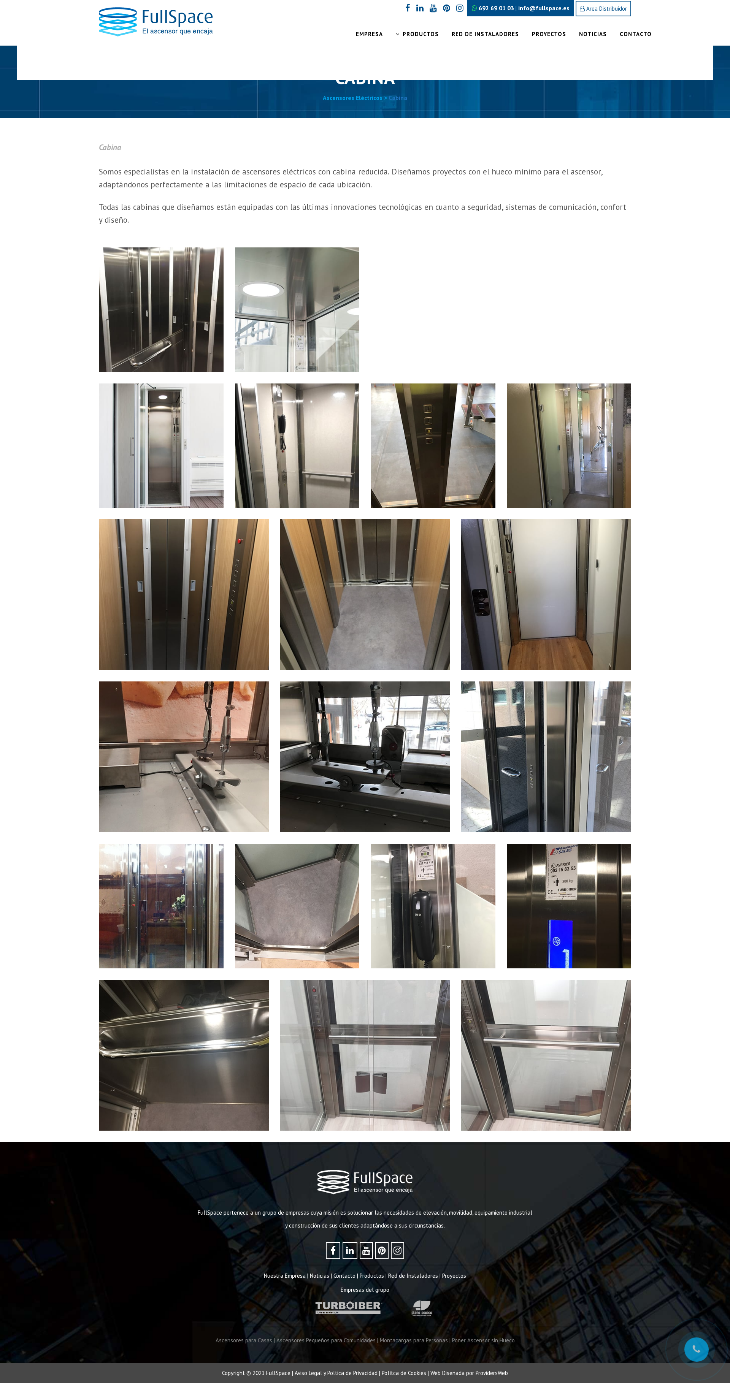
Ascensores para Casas (244, 1340)
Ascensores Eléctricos (352, 97)
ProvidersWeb (492, 1373)
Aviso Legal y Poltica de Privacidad (336, 1373)
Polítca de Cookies (404, 1373)
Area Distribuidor (606, 8)
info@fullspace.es (544, 8)
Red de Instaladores (413, 1275)
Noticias (319, 1275)
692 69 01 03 (495, 8)
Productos (372, 1275)
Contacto (344, 1275)
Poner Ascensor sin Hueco (483, 1340)
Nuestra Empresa (285, 1275)
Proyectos (454, 1275)
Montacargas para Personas (414, 1340)
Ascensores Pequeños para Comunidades (326, 1340)
